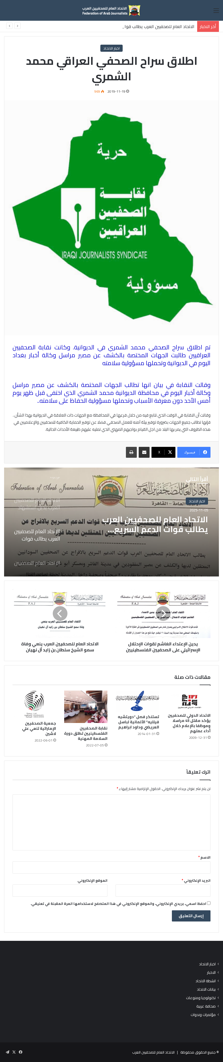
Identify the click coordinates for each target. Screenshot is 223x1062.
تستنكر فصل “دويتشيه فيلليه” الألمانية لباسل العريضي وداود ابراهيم (138, 722)
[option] (111, 522)
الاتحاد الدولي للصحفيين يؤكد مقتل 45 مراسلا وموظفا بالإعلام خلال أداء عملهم (189, 723)
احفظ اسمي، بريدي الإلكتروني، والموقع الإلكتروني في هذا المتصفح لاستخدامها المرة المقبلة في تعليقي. (118, 903)
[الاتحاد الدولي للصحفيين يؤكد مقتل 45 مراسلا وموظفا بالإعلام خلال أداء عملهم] (189, 700)
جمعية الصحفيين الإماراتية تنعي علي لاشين (39, 728)
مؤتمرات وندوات (203, 1015)
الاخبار (211, 972)
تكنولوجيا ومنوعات (201, 998)
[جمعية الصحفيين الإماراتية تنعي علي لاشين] (34, 704)
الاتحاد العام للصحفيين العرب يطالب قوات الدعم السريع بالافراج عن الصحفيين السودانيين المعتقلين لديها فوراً (98, 26)
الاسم (204, 857)
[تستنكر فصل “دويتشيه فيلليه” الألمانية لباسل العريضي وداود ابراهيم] (137, 701)
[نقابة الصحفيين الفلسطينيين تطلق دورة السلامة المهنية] (86, 707)
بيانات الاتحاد (206, 989)
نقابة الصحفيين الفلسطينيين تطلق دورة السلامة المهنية (85, 733)
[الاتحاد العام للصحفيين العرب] (111, 10)
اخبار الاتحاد (111, 48)
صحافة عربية (206, 1006)
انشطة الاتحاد (206, 981)
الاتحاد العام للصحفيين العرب (153, 1052)
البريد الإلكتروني (196, 880)
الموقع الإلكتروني (92, 880)
